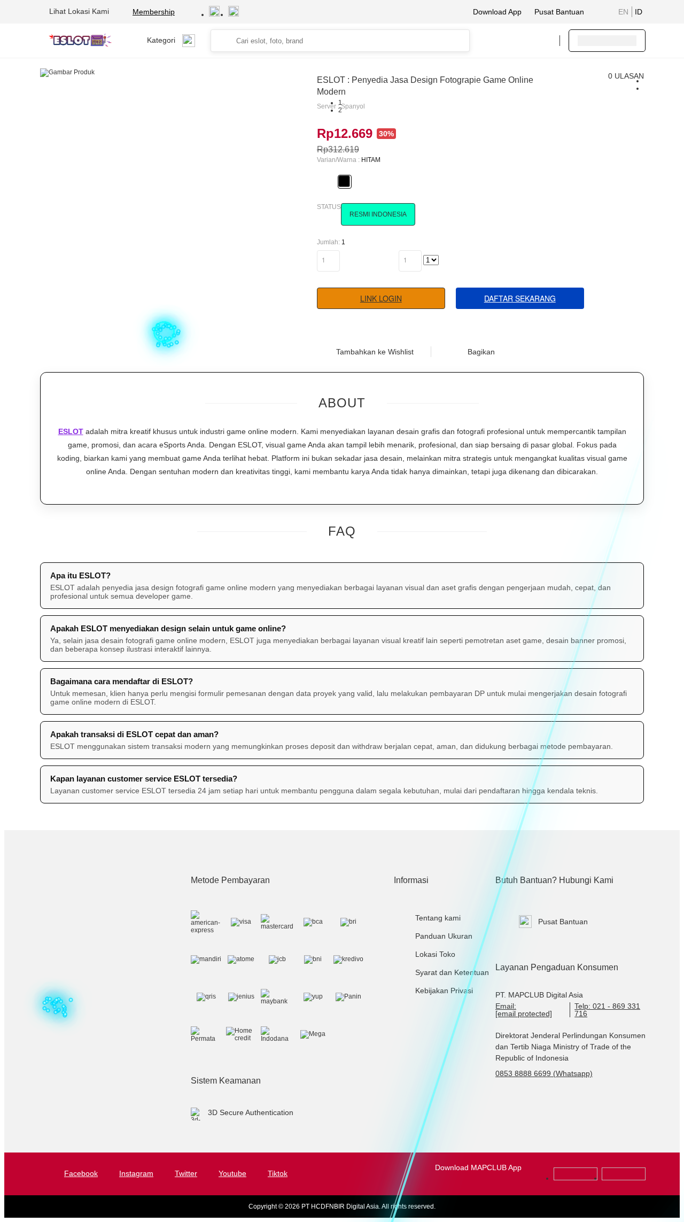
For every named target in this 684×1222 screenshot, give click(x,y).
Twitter (186, 1173)
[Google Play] (575, 1178)
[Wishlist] (497, 40)
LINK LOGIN (381, 298)
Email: (523, 1009)
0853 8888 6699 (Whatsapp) (544, 1073)
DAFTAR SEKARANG (520, 298)
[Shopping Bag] (518, 40)
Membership (154, 11)
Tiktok (277, 1173)
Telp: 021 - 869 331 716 (607, 1009)
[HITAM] (344, 181)
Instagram (136, 1173)
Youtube (232, 1173)
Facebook (81, 1173)
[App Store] (624, 1178)
